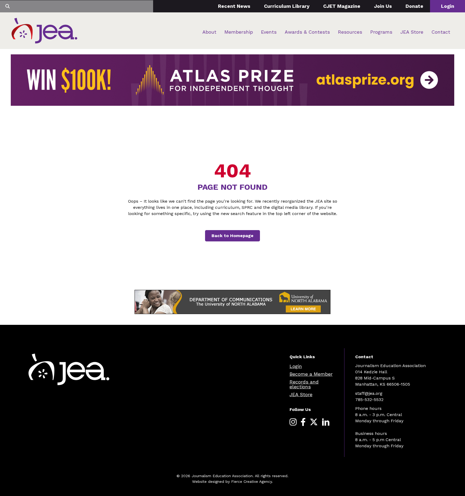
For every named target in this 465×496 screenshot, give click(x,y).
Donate (414, 6)
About (209, 32)
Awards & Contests (307, 32)
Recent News (234, 6)
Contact (440, 32)
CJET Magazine (341, 6)
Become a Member (311, 374)
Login (447, 6)
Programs (381, 32)
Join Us (383, 6)
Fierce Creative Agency (251, 481)
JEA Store (411, 32)
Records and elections (304, 384)
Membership (238, 32)
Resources (350, 32)
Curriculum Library (286, 6)
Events (269, 32)
